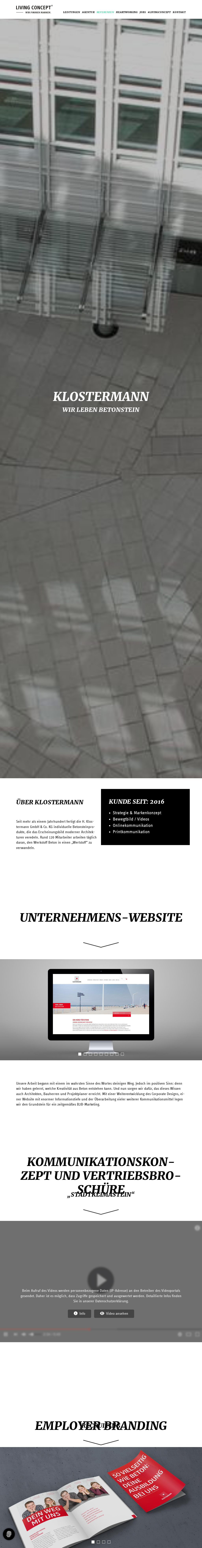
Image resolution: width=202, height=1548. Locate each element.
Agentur (88, 12)
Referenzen (105, 12)
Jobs (143, 12)
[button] (79, 1054)
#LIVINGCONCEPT (159, 12)
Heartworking (127, 12)
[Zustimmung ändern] (9, 1534)
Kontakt (179, 12)
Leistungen (71, 12)
